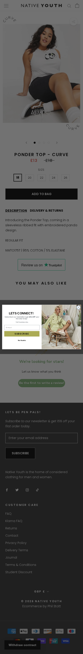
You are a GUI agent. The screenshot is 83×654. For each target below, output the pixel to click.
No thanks (22, 340)
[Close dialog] (78, 307)
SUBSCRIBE (22, 334)
